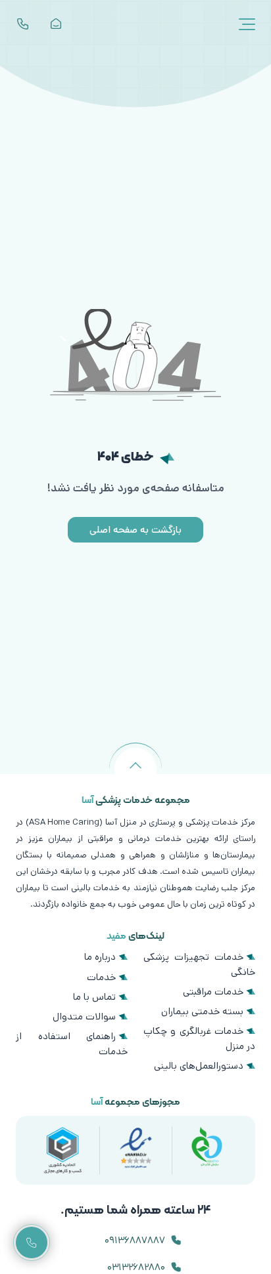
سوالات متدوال (84, 1016)
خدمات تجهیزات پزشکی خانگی (199, 964)
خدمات (101, 977)
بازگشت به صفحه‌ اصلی (135, 530)
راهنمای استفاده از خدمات (72, 1043)
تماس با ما (94, 997)
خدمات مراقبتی (213, 991)
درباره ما (100, 957)
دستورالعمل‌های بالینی (198, 1066)
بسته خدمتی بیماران (202, 1011)
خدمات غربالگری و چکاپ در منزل (199, 1038)
